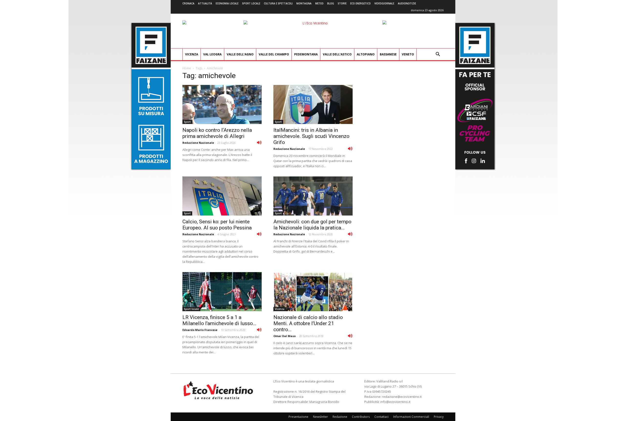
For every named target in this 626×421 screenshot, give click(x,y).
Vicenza (191, 54)
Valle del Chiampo (274, 54)
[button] (438, 54)
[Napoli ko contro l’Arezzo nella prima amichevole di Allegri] (222, 104)
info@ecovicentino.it (395, 402)
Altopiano (366, 54)
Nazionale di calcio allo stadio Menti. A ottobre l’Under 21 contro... (308, 323)
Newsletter (320, 417)
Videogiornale (384, 3)
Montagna (304, 3)
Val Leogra (212, 54)
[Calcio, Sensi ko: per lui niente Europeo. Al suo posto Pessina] (222, 196)
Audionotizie (407, 3)
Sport (187, 121)
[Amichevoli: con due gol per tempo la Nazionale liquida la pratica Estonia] (313, 196)
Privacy (439, 417)
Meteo (319, 3)
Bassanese (388, 54)
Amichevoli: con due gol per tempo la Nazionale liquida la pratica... (312, 225)
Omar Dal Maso (284, 336)
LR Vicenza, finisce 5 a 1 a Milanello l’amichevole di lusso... (219, 320)
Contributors (361, 417)
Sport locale (251, 3)
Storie (342, 3)
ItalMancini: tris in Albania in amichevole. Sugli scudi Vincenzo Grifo (311, 136)
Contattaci (381, 417)
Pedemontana (306, 54)
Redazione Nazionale (198, 142)
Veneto (408, 54)
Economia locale (227, 3)
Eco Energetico (360, 3)
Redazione (340, 417)
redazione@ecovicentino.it (402, 396)
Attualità (205, 3)
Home (186, 68)
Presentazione (298, 417)
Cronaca (188, 3)
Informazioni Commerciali (411, 417)
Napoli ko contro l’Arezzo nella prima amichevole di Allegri (217, 133)
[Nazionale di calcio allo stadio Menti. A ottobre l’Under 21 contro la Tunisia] (313, 291)
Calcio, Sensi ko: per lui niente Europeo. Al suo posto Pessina (217, 225)
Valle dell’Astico (337, 54)
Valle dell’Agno (240, 54)
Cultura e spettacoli (278, 3)
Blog (330, 3)
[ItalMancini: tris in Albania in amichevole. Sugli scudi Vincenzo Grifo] (313, 104)
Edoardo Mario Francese (199, 330)
